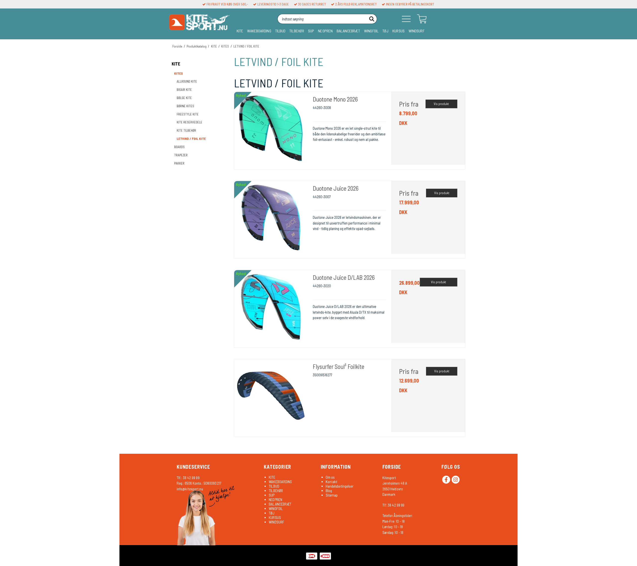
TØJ (385, 30)
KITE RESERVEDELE (189, 122)
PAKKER (179, 163)
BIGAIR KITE (184, 90)
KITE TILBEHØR (186, 130)
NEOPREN (325, 30)
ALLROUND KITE (187, 81)
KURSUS (398, 30)
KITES (178, 73)
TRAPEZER (181, 155)
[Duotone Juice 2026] (271, 218)
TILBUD (280, 30)
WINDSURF (417, 30)
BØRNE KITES (185, 106)
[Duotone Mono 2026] (271, 129)
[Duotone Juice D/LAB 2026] (271, 307)
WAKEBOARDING (259, 30)
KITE (240, 30)
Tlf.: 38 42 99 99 (188, 477)
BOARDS (179, 147)
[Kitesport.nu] (199, 24)
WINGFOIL (371, 30)
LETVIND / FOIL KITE (191, 139)
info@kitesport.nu (190, 489)
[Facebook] (446, 480)
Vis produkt (441, 104)
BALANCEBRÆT (348, 30)
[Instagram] (456, 480)
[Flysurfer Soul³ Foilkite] (271, 396)
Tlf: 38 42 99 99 (393, 505)
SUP (311, 30)
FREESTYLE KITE (188, 114)
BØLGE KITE (184, 98)
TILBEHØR (296, 30)
